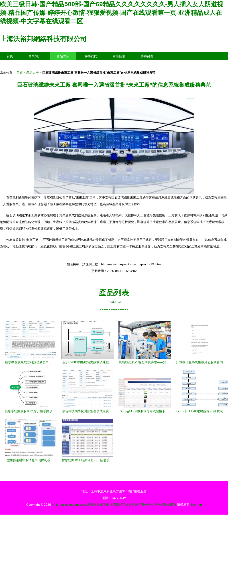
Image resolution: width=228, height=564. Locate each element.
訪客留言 (147, 56)
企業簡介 (34, 56)
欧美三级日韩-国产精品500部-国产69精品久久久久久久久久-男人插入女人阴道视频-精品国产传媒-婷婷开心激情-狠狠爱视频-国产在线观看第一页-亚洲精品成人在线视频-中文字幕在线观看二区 (111, 12)
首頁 (10, 56)
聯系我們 (91, 56)
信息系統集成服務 (96, 504)
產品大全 (63, 56)
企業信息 (119, 56)
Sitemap (196, 504)
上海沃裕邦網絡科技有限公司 (43, 38)
